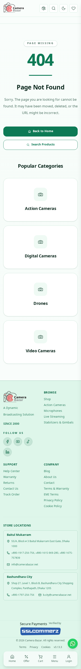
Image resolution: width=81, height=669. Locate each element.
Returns (8, 483)
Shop (47, 399)
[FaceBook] (7, 441)
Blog (47, 471)
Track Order (11, 495)
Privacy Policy (53, 501)
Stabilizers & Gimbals (59, 423)
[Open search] (53, 8)
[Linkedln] (7, 452)
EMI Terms (51, 495)
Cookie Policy (53, 506)
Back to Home (43, 131)
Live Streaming (54, 417)
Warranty (9, 477)
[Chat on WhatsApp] (73, 644)
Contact (49, 483)
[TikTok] (28, 441)
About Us (50, 477)
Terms (22, 647)
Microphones (53, 411)
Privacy (34, 647)
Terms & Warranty (56, 489)
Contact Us (10, 489)
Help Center (11, 471)
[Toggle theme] (63, 8)
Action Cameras (55, 405)
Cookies (45, 647)
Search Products (43, 145)
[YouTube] (18, 441)
